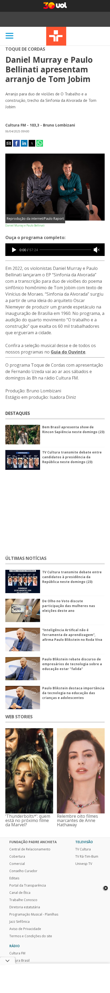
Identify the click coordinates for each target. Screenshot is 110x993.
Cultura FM (17, 953)
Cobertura (17, 856)
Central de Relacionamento (29, 849)
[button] (8, 143)
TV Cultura (56, 36)
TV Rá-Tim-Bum (86, 856)
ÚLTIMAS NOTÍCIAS (25, 558)
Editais (14, 878)
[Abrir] (9, 36)
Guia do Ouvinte (68, 352)
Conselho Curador (23, 871)
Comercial (17, 863)
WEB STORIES (19, 717)
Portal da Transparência (27, 885)
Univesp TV (83, 863)
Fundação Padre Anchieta (33, 842)
